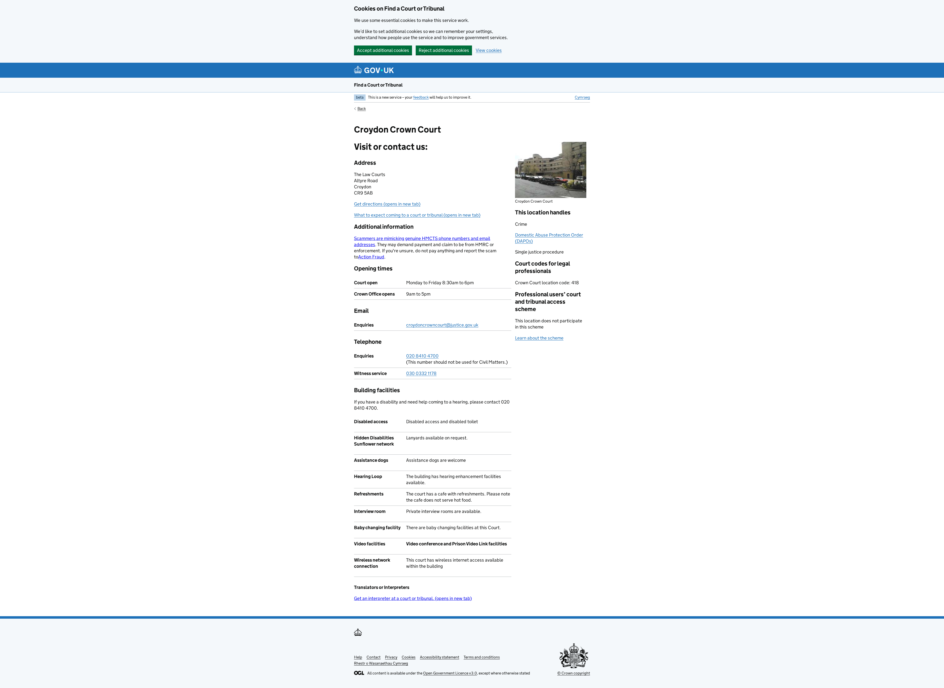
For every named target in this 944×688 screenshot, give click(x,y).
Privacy (391, 657)
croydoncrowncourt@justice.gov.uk (442, 325)
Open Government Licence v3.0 (450, 673)
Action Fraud (371, 257)
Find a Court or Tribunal (378, 85)
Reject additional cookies (444, 50)
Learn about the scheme (539, 338)
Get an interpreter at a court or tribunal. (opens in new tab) (413, 598)
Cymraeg (582, 97)
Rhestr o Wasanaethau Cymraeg (381, 663)
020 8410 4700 (422, 356)
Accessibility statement (439, 657)
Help (358, 657)
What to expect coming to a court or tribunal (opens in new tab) (417, 215)
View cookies (489, 50)
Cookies (408, 657)
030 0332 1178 (421, 373)
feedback (421, 97)
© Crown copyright (573, 673)
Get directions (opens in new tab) (387, 204)
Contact (374, 657)
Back (361, 108)
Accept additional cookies (383, 50)
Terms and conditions (482, 657)
